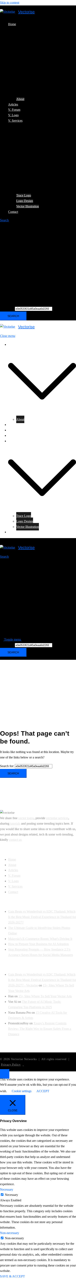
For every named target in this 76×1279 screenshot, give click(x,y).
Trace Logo (23, 195)
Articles (13, 104)
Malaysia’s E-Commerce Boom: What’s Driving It (40, 938)
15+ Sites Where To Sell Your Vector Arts (45, 996)
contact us (15, 839)
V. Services (15, 120)
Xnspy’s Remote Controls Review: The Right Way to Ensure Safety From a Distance (39, 1029)
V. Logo (13, 115)
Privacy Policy (11, 1064)
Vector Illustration (27, 206)
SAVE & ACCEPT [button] (12, 1276)
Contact (13, 211)
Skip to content (9, 2)
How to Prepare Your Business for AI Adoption (38, 944)
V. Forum (14, 109)
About (20, 99)
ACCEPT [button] (42, 1091)
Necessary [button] (6, 1189)
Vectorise (26, 12)
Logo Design (24, 201)
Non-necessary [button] (9, 1233)
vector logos (26, 818)
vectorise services (57, 818)
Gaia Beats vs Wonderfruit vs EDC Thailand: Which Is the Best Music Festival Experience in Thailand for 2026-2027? (42, 917)
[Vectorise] (7, 12)
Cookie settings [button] (21, 1091)
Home (12, 24)
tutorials (15, 823)
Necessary (11, 1194)
